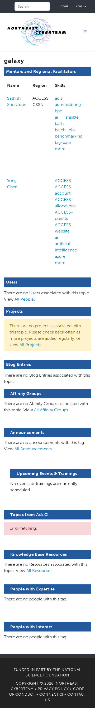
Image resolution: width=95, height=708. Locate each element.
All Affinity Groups (51, 409)
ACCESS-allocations (65, 202)
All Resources (39, 570)
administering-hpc (69, 107)
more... (62, 148)
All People (24, 299)
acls (58, 98)
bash (59, 123)
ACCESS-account (64, 190)
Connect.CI (51, 694)
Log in (81, 6)
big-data (63, 142)
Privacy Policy (53, 689)
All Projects (30, 344)
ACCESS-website (64, 228)
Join (64, 6)
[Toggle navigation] (85, 32)
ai (56, 117)
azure (60, 256)
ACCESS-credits (64, 215)
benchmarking (68, 136)
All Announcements (33, 448)
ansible (72, 117)
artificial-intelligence (66, 246)
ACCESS (63, 180)
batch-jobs (65, 129)
